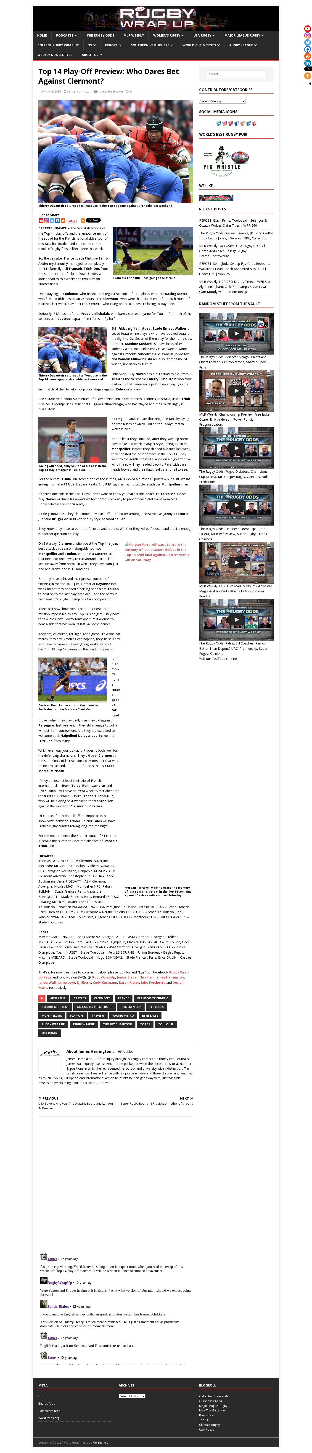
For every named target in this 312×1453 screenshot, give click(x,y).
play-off (77, 1016)
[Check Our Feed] (242, 123)
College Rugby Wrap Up (58, 45)
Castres (80, 998)
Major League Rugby (242, 35)
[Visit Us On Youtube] (230, 123)
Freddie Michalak (55, 1007)
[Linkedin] (307, 63)
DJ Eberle (84, 982)
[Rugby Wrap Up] (156, 28)
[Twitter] (52, 220)
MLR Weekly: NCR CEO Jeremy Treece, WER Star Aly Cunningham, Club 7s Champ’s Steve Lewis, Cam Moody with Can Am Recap (235, 286)
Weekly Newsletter (54, 55)
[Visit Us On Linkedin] (248, 123)
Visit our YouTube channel (218, 658)
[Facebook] (57, 220)
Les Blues (156, 1007)
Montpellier (52, 1016)
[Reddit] (63, 220)
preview (98, 1016)
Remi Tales (150, 1016)
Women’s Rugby (166, 35)
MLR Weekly (134, 35)
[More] (83, 220)
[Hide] (310, 83)
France (123, 998)
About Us (90, 55)
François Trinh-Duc (152, 998)
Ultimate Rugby (209, 1425)
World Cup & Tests (199, 45)
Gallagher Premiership (94, 1007)
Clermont (102, 998)
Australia (58, 998)
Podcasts (64, 35)
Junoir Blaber (127, 977)
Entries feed (46, 1403)
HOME (42, 35)
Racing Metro (123, 1016)
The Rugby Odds (100, 35)
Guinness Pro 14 (210, 1401)
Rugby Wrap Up (53, 1024)
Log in (42, 1396)
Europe (111, 45)
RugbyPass (207, 1415)
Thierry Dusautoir (117, 1024)
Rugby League (241, 45)
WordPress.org (48, 1418)
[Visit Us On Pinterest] (254, 123)
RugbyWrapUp (103, 977)
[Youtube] (41, 220)
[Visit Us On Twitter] (219, 123)
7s (90, 45)
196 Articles (124, 1051)
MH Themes (100, 1443)
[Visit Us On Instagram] (224, 123)
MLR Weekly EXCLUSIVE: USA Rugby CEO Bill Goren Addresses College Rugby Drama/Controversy (232, 251)
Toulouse (166, 1024)
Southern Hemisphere (150, 45)
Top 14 (145, 1024)
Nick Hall (146, 977)
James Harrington (79, 91)
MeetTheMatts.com (212, 1410)
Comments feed (49, 1411)
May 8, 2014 (53, 91)
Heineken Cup (131, 1007)
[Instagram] (46, 220)
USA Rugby (202, 35)
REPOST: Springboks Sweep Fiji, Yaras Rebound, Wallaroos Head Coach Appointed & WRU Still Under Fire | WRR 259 (234, 268)
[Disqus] (115, 1184)
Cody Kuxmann (105, 982)
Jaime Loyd (66, 982)
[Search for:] (236, 74)
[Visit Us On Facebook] (236, 123)
